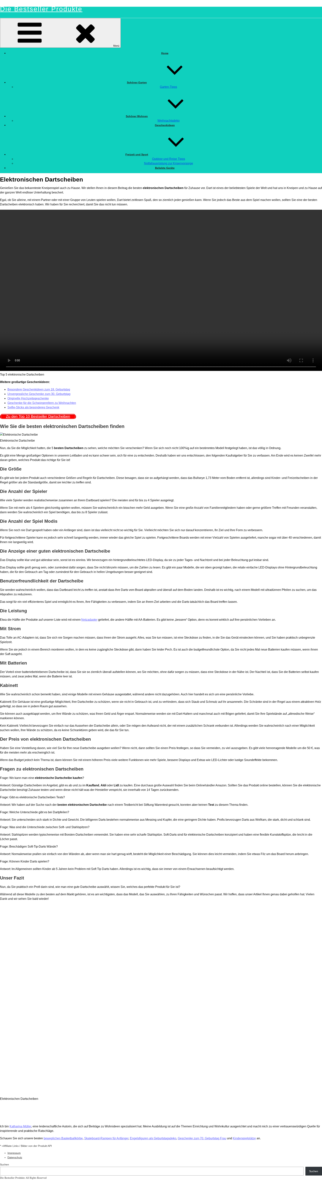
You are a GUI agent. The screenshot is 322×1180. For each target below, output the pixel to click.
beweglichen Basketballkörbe (63, 1138)
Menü (116, 45)
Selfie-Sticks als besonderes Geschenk (33, 407)
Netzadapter (89, 619)
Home (164, 53)
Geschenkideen (165, 125)
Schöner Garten (137, 82)
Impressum (14, 1152)
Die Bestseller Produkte (41, 9)
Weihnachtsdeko (168, 120)
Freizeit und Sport (136, 154)
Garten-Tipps (168, 86)
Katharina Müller (20, 1126)
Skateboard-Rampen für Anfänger (106, 1138)
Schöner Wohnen (137, 116)
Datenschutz (14, 1157)
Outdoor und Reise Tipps (168, 158)
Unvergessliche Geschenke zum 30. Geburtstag (38, 394)
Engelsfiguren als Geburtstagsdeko (153, 1138)
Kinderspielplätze (244, 1138)
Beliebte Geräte (165, 167)
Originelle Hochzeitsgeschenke (28, 398)
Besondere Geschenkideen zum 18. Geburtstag (38, 389)
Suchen (4, 1164)
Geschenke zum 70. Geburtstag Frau (202, 1138)
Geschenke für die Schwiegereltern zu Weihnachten (41, 402)
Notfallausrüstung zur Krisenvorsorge (168, 163)
